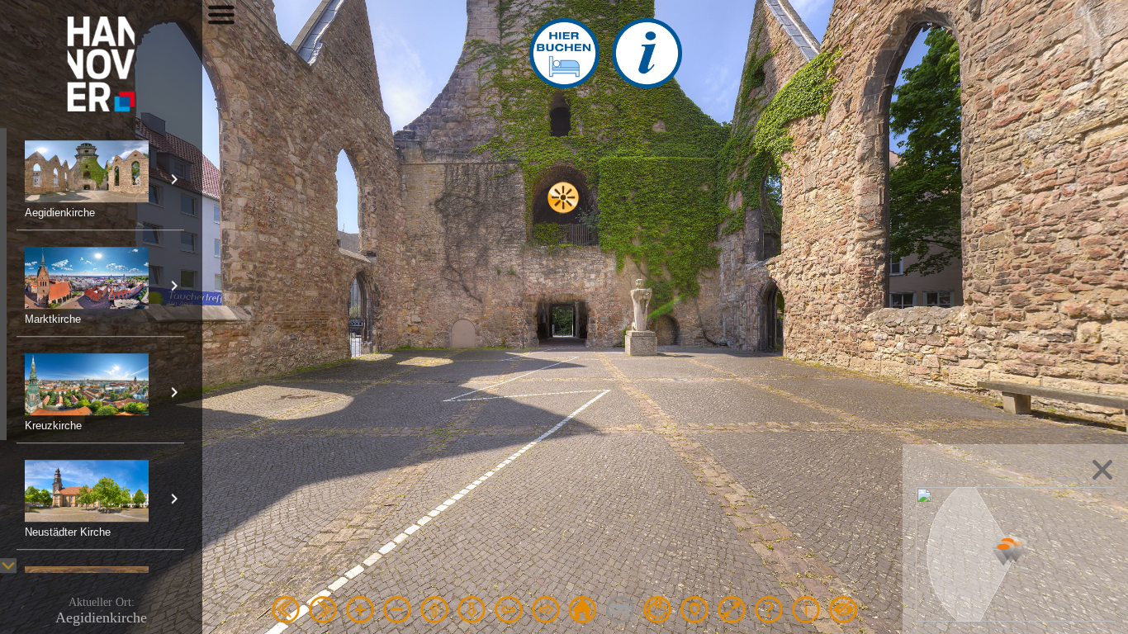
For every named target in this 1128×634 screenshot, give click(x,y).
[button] (1003, 552)
